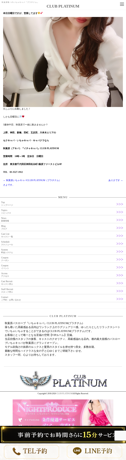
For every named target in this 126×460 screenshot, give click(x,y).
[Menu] (122, 4)
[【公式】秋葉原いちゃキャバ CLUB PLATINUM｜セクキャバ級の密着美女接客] (63, 389)
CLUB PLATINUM (64, 393)
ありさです (115, 180)
